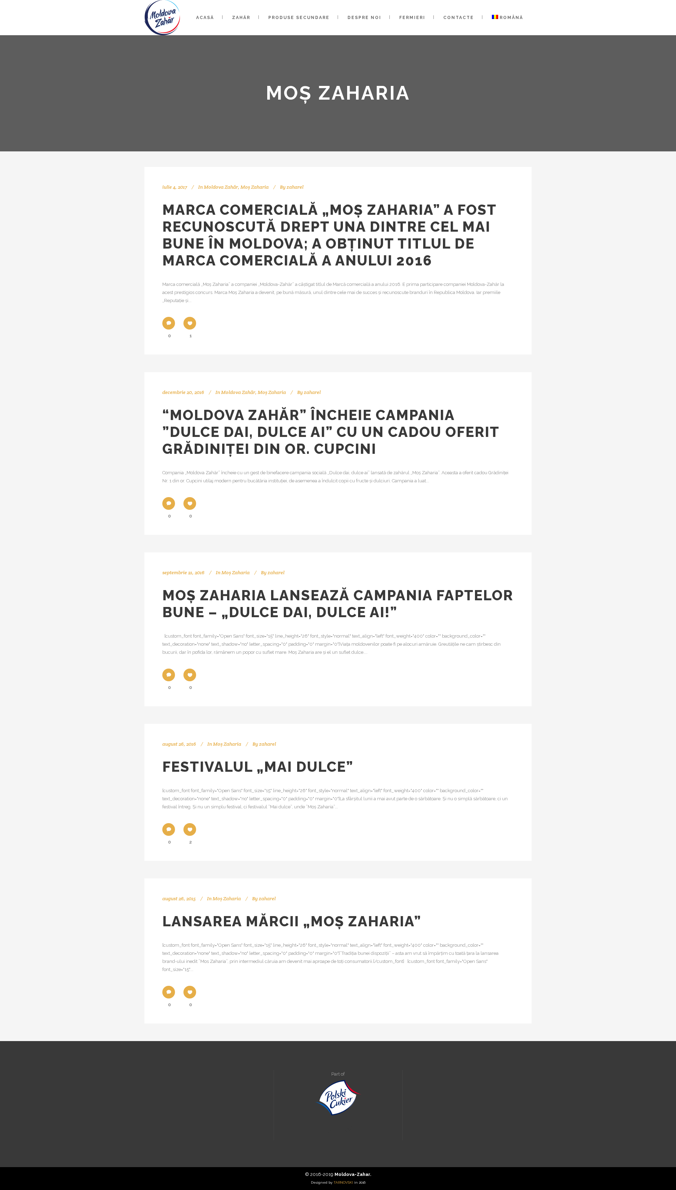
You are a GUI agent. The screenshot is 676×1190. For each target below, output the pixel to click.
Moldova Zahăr (221, 187)
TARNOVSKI (343, 1182)
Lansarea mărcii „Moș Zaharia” (291, 921)
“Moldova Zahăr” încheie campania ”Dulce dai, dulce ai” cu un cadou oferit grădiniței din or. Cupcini (330, 432)
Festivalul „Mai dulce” (257, 766)
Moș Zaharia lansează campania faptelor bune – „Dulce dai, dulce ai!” (337, 603)
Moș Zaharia (254, 187)
